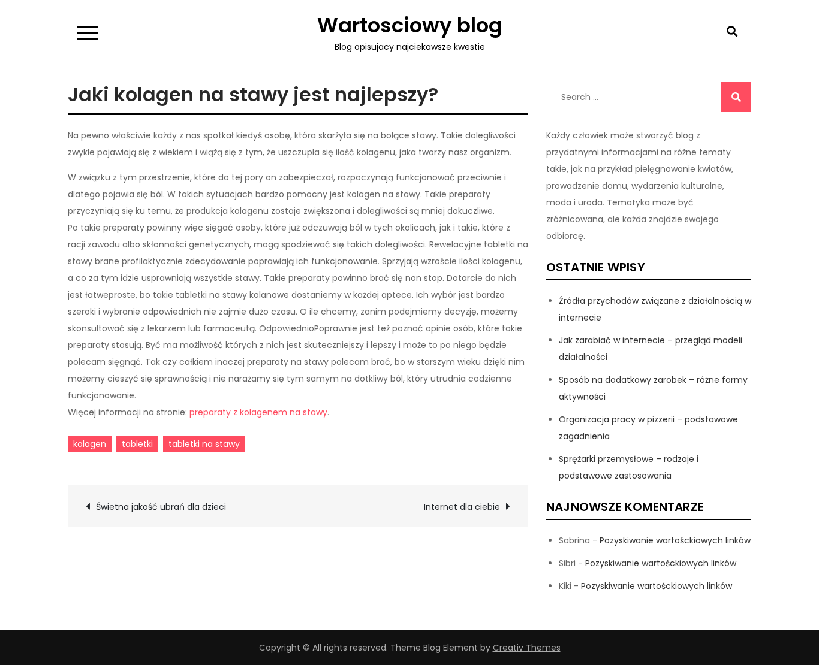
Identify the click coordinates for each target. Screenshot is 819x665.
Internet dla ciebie (462, 507)
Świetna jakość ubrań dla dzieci (161, 507)
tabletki (137, 444)
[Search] (736, 97)
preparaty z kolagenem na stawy (258, 412)
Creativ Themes (527, 648)
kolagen (89, 444)
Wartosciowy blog (409, 25)
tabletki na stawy (204, 444)
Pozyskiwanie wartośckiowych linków (675, 540)
